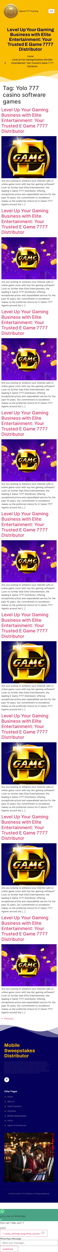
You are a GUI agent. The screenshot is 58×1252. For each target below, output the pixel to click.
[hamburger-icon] (51, 11)
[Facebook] (6, 1079)
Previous (7, 1018)
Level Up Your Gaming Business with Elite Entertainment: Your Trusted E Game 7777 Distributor (24, 120)
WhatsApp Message (10, 1238)
